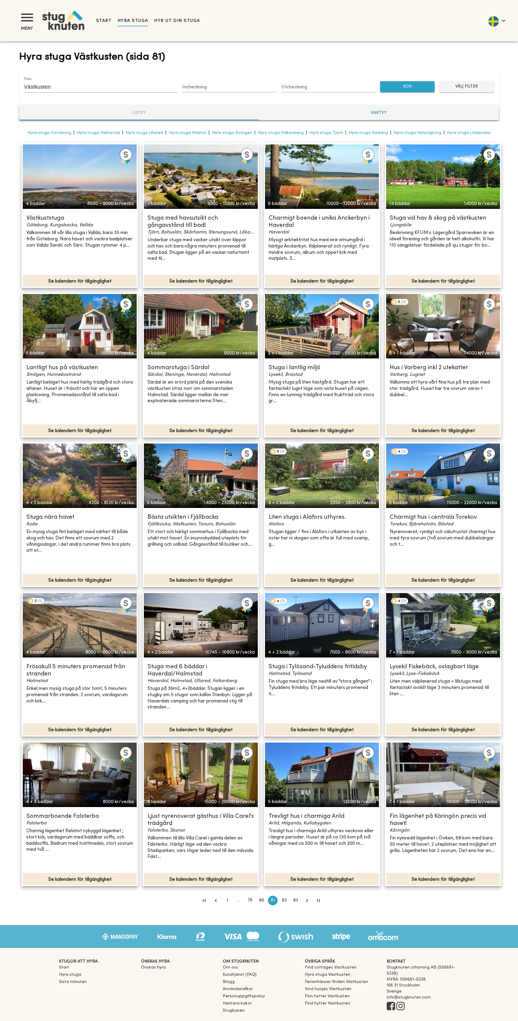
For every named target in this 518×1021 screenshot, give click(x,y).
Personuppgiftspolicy (244, 996)
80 (261, 900)
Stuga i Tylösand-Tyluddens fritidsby (318, 667)
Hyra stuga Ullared (144, 133)
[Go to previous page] (216, 900)
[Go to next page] (307, 900)
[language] (496, 20)
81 (273, 900)
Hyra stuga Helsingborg (417, 133)
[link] (330, 967)
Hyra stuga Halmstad (98, 133)
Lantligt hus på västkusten (62, 368)
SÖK (407, 86)
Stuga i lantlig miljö (294, 368)
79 (250, 900)
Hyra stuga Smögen (232, 133)
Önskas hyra (153, 967)
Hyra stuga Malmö (187, 133)
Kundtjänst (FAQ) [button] (240, 975)
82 (284, 900)
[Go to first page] (204, 900)
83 (295, 900)
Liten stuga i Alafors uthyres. (307, 517)
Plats (28, 79)
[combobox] (96, 87)
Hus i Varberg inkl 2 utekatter (429, 368)
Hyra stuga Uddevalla (468, 133)
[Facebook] (391, 1006)
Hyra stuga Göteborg (49, 133)
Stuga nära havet (50, 517)
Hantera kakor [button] (237, 1003)
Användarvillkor (238, 989)
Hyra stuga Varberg (368, 133)
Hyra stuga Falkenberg (281, 133)
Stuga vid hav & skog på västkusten (438, 218)
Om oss (230, 967)
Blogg (229, 982)
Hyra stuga (133, 21)
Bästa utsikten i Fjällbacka (182, 517)
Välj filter (466, 86)
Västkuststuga (45, 218)
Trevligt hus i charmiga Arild (306, 816)
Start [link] (104, 21)
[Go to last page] (318, 900)
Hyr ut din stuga (177, 21)
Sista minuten (73, 982)
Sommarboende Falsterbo (62, 816)
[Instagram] (400, 1006)
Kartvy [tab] (379, 113)
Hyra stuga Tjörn (326, 133)
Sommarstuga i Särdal (178, 368)
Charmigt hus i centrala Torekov (433, 517)
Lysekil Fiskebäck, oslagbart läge (434, 667)
